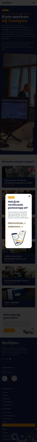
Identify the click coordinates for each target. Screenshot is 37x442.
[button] (29, 196)
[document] (18, 221)
